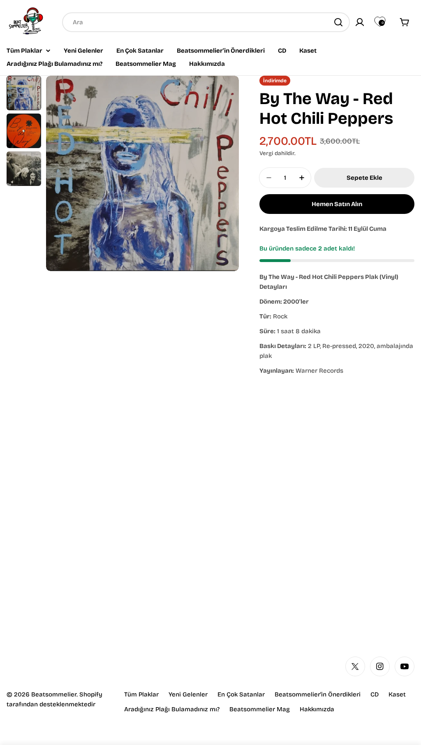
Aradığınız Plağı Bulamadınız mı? (172, 709)
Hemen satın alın (337, 204)
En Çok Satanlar (241, 694)
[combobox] (206, 22)
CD (374, 694)
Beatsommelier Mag (259, 709)
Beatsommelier (53, 694)
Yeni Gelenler (188, 694)
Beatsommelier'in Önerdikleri (318, 694)
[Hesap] (360, 22)
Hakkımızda (317, 709)
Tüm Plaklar (141, 694)
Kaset (397, 694)
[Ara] (338, 22)
